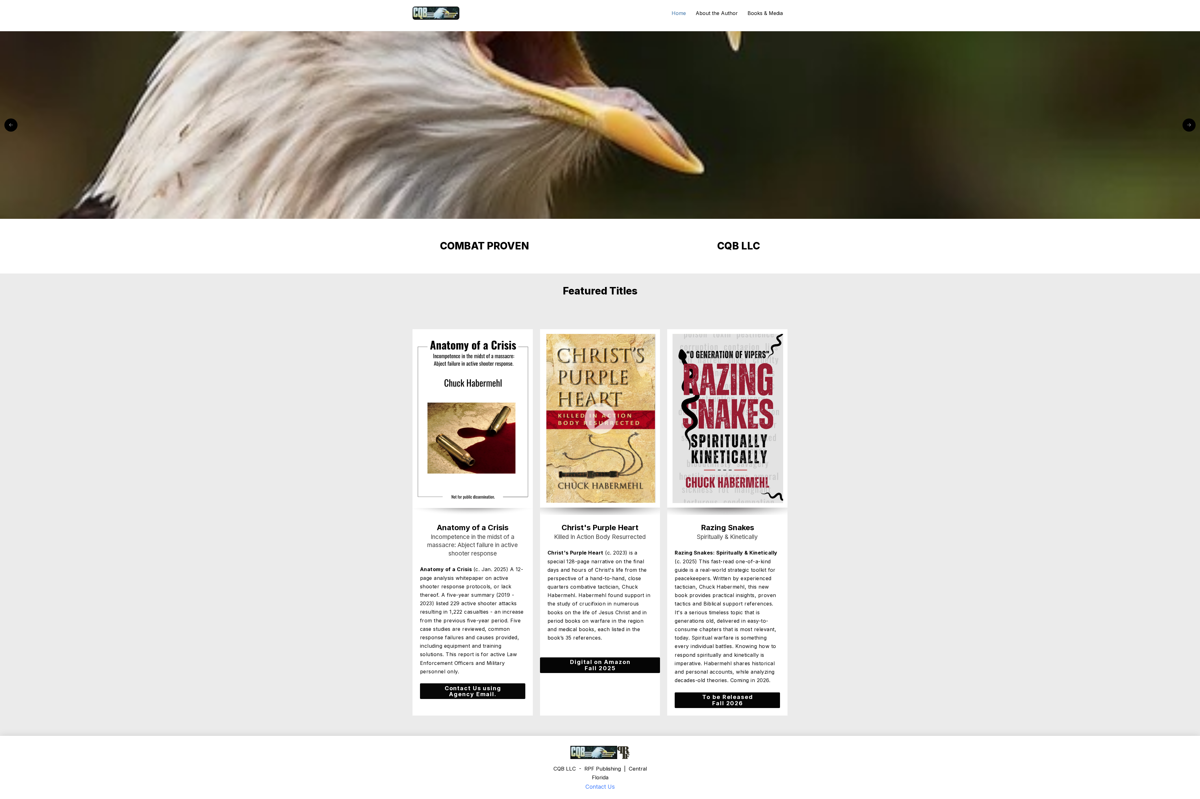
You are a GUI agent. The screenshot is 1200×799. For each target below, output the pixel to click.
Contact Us (600, 786)
